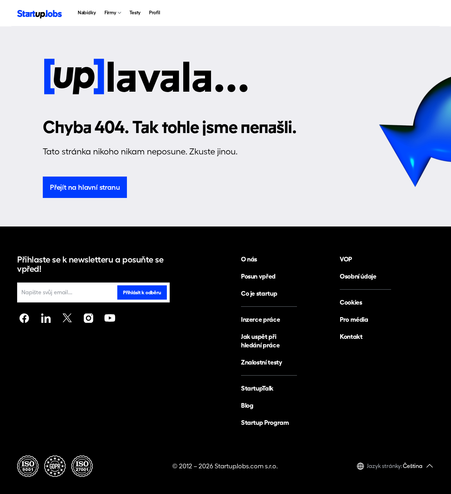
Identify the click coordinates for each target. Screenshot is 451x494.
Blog (247, 405)
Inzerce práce (260, 319)
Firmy (110, 12)
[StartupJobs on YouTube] (110, 318)
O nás (249, 259)
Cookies (351, 302)
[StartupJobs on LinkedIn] (46, 318)
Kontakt (351, 336)
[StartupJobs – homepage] (39, 13)
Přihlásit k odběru (142, 292)
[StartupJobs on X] (67, 318)
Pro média (354, 319)
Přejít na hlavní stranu (85, 187)
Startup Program (265, 422)
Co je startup (259, 293)
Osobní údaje (358, 276)
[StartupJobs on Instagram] (88, 318)
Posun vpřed (258, 276)
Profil (154, 12)
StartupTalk (257, 388)
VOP (346, 259)
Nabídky (87, 12)
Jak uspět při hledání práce (260, 341)
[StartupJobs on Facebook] (24, 318)
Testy (134, 12)
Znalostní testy (261, 362)
